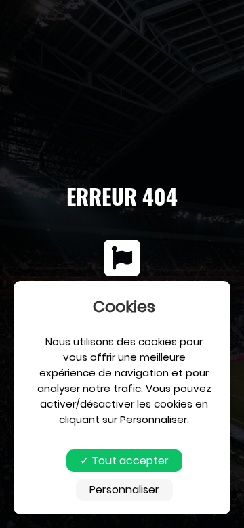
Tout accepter (129, 460)
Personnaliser (124, 490)
